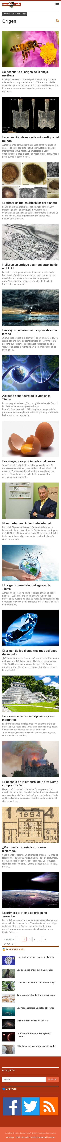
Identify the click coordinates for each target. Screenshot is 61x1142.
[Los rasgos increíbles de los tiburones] (8, 1011)
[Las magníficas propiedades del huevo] (30, 439)
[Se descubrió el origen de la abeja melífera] (30, 49)
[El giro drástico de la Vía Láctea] (8, 1024)
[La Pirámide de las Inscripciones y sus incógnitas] (30, 694)
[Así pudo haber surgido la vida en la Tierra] (30, 373)
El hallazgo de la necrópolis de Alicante (36, 1046)
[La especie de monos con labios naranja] (8, 986)
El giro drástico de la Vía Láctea (32, 1021)
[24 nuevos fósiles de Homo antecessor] (8, 998)
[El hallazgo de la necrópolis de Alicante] (8, 1049)
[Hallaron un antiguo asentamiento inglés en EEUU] (30, 242)
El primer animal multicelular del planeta (29, 203)
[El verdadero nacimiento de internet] (30, 501)
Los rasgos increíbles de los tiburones (35, 1008)
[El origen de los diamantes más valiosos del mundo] (30, 628)
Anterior (10, 939)
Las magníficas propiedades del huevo (28, 461)
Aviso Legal (10, 1137)
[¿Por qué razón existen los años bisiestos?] (30, 825)
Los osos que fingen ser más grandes (35, 970)
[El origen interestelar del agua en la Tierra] (30, 563)
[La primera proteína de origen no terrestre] (30, 890)
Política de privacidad (39, 1137)
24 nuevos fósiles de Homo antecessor (36, 995)
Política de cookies (22, 1137)
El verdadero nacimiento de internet (26, 523)
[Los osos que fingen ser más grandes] (8, 973)
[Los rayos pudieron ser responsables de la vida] (30, 308)
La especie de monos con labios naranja (36, 982)
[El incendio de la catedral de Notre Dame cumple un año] (30, 759)
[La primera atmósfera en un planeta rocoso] (8, 1037)
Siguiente (8, 944)
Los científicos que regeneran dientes (35, 957)
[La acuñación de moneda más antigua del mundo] (30, 115)
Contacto (51, 1137)
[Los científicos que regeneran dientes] (8, 960)
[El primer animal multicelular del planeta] (30, 180)
